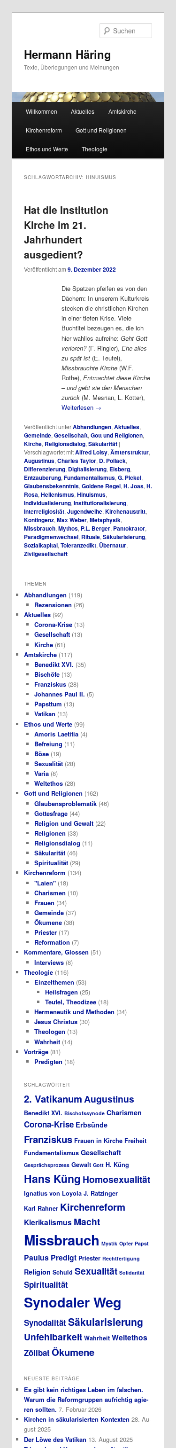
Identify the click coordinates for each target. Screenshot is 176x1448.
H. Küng (117, 1164)
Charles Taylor (76, 460)
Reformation (52, 942)
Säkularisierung (124, 536)
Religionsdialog (65, 443)
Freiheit (135, 1140)
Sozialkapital (41, 545)
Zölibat (37, 1352)
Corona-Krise (53, 624)
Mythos (68, 528)
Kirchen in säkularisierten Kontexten (77, 1419)
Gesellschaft (71, 435)
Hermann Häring (67, 54)
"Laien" (45, 882)
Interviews (49, 962)
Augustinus (39, 460)
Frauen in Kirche (98, 1140)
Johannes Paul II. (59, 693)
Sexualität (48, 763)
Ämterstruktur (129, 452)
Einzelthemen (54, 982)
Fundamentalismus (89, 477)
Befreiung (48, 743)
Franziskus (50, 684)
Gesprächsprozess (46, 1164)
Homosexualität (116, 1179)
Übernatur (112, 545)
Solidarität (132, 1272)
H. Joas (133, 486)
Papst (142, 1243)
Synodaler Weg (73, 1302)
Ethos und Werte (47, 149)
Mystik (109, 1243)
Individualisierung (47, 503)
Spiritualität (51, 862)
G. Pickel (129, 477)
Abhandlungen (92, 427)
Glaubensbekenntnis (51, 486)
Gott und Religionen (101, 130)
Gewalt (81, 1164)
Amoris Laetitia (56, 733)
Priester (45, 932)
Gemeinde (37, 435)
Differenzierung (44, 469)
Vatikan (44, 713)
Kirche (33, 443)
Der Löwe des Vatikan (55, 1439)
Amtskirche (122, 111)
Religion (37, 1271)
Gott (98, 1164)
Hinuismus (91, 494)
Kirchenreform (44, 130)
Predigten (48, 1061)
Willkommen (41, 111)
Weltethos (48, 783)
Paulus (36, 1257)
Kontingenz (39, 520)
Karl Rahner (41, 1208)
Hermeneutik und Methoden (74, 1011)
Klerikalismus (48, 1222)
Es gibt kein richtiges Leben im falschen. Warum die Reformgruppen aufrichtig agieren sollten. (86, 1399)
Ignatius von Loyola (53, 1193)
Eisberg (119, 469)
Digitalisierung (87, 469)
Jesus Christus (55, 1021)
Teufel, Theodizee (70, 1001)
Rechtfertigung (121, 1258)
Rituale (90, 536)
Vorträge (36, 1051)
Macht (87, 1221)
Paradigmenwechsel (51, 536)
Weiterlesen (81, 407)
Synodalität (45, 1322)
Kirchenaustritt (125, 511)
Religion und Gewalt (63, 823)
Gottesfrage (51, 813)
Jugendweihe (84, 511)
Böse (41, 753)
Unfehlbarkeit (53, 1336)
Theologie (94, 149)
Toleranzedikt (78, 545)
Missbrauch (39, 528)
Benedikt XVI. (54, 664)
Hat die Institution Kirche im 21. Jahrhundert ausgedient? (66, 232)
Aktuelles (82, 111)
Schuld (63, 1272)
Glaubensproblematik (65, 803)
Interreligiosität (44, 511)
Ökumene (48, 922)
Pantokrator (129, 528)
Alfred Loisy (91, 452)
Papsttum (48, 703)
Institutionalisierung (100, 503)
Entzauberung (42, 477)
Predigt (64, 1257)
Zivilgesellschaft (46, 553)
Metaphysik (105, 520)
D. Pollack (112, 460)
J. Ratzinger (101, 1193)
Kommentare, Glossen (56, 951)
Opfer (126, 1243)
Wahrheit (47, 1041)
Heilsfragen (61, 991)
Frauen (44, 902)
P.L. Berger (95, 528)
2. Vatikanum (53, 1098)
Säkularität (102, 443)
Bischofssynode (84, 1113)
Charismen (50, 892)
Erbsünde (91, 1124)
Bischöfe (47, 674)
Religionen (50, 833)
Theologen (49, 1031)
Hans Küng (52, 1178)
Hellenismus (57, 494)
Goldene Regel (101, 486)
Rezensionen (53, 604)
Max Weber (72, 520)
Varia (41, 773)
